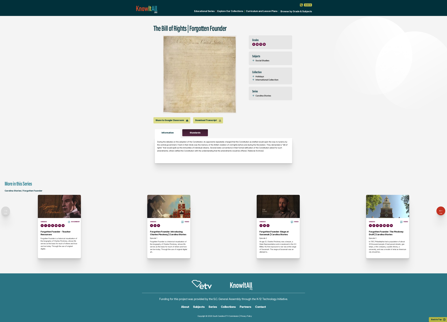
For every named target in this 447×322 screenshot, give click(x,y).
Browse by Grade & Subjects (296, 11)
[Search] (301, 4)
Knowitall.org (146, 9)
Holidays (260, 76)
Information (168, 132)
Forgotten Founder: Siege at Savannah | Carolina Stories (274, 233)
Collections (228, 307)
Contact (260, 307)
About (185, 307)
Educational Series (204, 11)
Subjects (199, 307)
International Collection (267, 80)
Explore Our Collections (230, 11)
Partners (245, 307)
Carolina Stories (263, 95)
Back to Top (436, 319)
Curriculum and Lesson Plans (261, 11)
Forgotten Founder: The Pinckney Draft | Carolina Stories (386, 233)
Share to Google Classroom (170, 120)
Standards (195, 132)
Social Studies (262, 60)
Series (212, 307)
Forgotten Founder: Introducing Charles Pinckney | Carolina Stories (168, 233)
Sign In (308, 5)
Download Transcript (206, 120)
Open (253, 60)
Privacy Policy (246, 316)
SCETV (202, 285)
